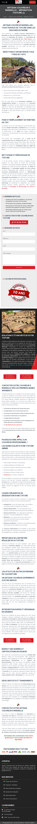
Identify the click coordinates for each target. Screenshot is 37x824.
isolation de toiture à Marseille (20, 365)
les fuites (21, 397)
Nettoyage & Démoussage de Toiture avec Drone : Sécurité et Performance (18, 210)
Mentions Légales (29, 822)
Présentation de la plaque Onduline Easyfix (18, 203)
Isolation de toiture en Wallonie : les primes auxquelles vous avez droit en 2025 (19, 200)
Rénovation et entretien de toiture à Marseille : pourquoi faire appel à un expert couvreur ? (20, 206)
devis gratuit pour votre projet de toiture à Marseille (19, 737)
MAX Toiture (28, 39)
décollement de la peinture (13, 424)
